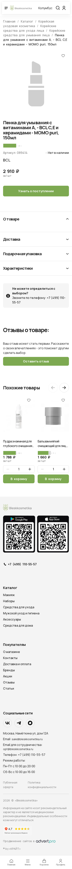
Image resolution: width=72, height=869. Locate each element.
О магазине (11, 652)
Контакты (10, 658)
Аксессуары (12, 619)
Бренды (9, 670)
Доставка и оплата (17, 664)
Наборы (9, 601)
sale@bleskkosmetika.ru (27, 739)
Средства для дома (18, 625)
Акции (7, 676)
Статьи (8, 688)
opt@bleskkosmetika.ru (18, 749)
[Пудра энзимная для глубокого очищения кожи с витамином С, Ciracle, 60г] (19, 416)
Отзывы (9, 682)
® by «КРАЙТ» (12, 848)
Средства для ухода (18, 607)
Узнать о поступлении (36, 191)
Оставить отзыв (36, 361)
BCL (6, 160)
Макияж (9, 595)
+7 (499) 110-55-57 (22, 564)
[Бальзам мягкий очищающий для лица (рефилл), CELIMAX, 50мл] (53, 416)
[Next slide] (64, 387)
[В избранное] (63, 55)
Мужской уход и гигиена (21, 613)
